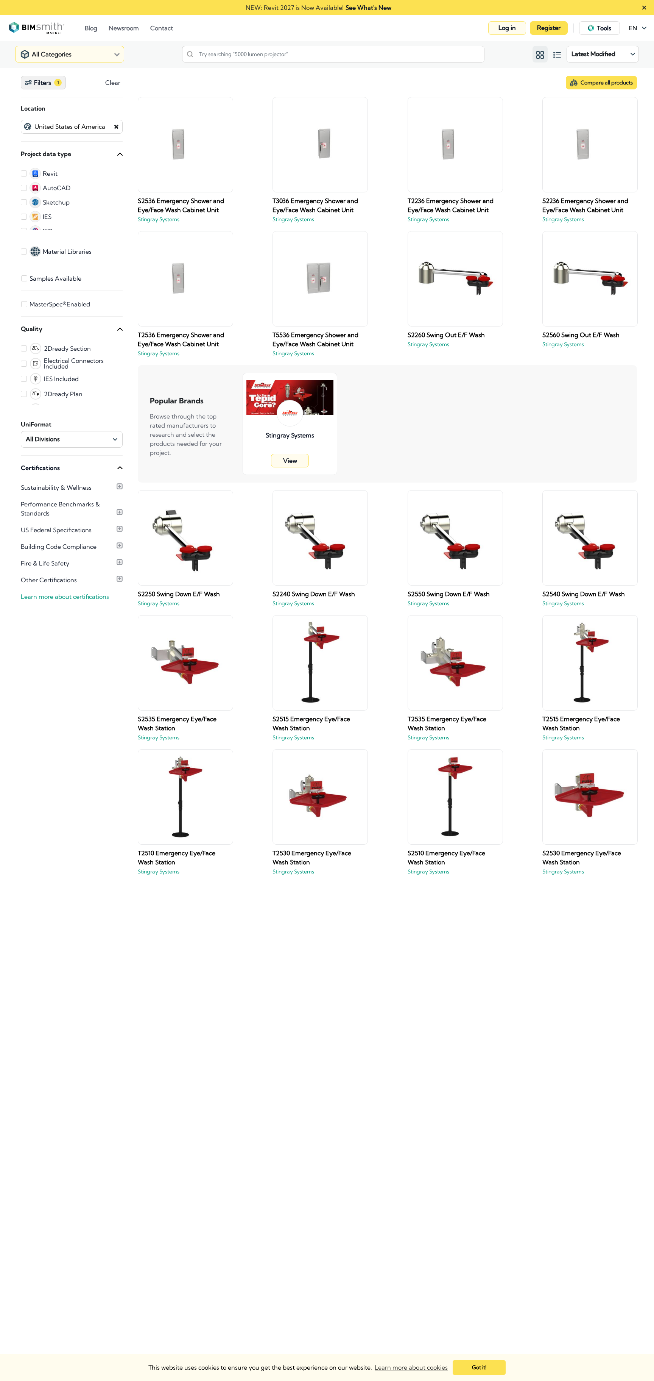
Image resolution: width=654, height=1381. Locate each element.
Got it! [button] (479, 1367)
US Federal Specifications (56, 530)
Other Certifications (49, 580)
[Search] (190, 54)
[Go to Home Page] (47, 28)
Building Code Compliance (59, 546)
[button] (507, 28)
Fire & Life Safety (45, 563)
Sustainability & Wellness (56, 487)
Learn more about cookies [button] (411, 1367)
